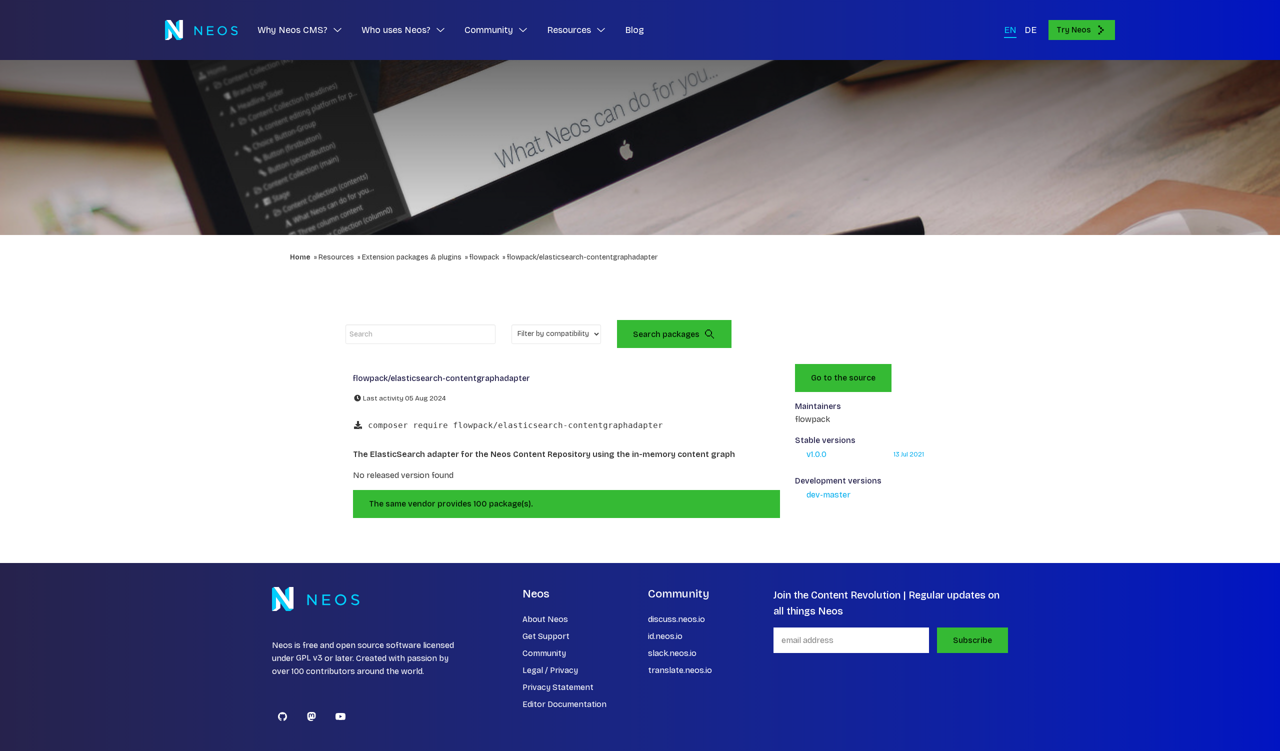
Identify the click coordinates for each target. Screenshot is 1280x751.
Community (544, 653)
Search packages (666, 334)
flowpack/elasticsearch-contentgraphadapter (582, 257)
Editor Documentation (564, 704)
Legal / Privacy (550, 670)
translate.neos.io (680, 670)
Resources (336, 257)
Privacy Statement (558, 687)
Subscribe (972, 640)
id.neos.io (665, 636)
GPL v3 (309, 658)
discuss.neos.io (676, 619)
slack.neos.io (672, 653)
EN (1010, 30)
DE (1030, 30)
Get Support (546, 636)
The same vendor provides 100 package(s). (451, 503)
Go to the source (843, 377)
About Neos (545, 619)
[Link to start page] (201, 30)
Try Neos (1073, 29)
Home (300, 257)
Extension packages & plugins (412, 257)
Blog (634, 30)
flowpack (484, 257)
